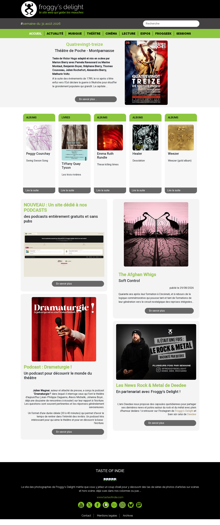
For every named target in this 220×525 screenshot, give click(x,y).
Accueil (36, 33)
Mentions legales (107, 515)
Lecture (128, 33)
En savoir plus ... (88, 99)
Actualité (55, 33)
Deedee (191, 414)
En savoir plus (64, 283)
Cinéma (111, 33)
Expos (145, 33)
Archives (128, 515)
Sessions (183, 33)
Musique (75, 33)
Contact (86, 515)
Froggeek (163, 33)
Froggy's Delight (184, 410)
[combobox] (171, 24)
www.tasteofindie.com (110, 497)
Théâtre (93, 33)
